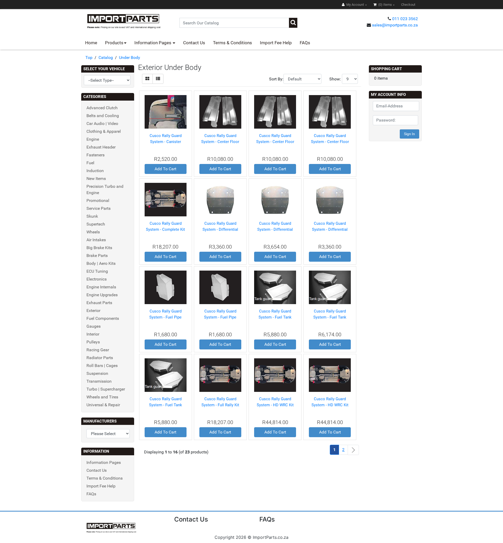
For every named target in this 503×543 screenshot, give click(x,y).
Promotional (97, 200)
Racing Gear (97, 349)
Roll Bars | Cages (102, 365)
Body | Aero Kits (101, 263)
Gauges (93, 326)
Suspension (97, 373)
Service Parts (98, 208)
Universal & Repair (103, 404)
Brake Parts (97, 255)
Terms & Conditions (232, 42)
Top (88, 57)
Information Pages (153, 42)
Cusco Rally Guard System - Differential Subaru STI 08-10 (275, 229)
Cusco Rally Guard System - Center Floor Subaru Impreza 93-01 (220, 141)
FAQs (305, 42)
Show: (335, 78)
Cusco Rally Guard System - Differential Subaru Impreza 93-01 (220, 229)
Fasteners (95, 154)
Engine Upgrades (102, 294)
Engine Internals (101, 286)
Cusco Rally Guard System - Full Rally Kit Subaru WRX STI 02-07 (220, 405)
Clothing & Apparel (103, 131)
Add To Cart (165, 168)
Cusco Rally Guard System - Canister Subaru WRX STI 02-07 (165, 141)
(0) (385, 5)
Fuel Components (102, 318)
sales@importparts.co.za (395, 25)
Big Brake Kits (99, 247)
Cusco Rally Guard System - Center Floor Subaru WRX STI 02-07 (330, 141)
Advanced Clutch (102, 107)
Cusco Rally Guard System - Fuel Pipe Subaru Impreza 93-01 (165, 317)
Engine (92, 139)
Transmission (99, 381)
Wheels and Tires (102, 396)
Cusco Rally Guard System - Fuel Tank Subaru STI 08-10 (329, 317)
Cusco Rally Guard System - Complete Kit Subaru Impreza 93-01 (165, 229)
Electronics (96, 279)
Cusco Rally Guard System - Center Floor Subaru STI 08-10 (275, 141)
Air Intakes (96, 239)
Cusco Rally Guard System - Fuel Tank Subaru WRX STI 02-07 (165, 405)
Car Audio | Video (102, 123)
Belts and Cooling (102, 115)
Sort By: (276, 78)
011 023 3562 (405, 18)
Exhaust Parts (99, 302)
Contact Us (194, 42)
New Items (96, 178)
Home (91, 42)
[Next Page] (353, 450)
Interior (92, 334)
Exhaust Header (101, 147)
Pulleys (93, 341)
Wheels (93, 231)
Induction (95, 170)
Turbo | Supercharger (105, 389)
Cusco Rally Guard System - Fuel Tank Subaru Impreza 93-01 (275, 317)
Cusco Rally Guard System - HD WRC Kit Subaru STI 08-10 (275, 405)
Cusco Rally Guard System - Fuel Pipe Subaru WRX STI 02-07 (220, 317)
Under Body (129, 57)
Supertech (95, 224)
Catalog (106, 57)
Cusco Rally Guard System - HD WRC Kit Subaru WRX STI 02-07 (330, 405)
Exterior (93, 310)
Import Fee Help (276, 42)
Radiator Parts (99, 357)
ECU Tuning (97, 271)
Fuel (90, 162)
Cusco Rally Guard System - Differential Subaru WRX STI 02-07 (330, 229)
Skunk (92, 216)
